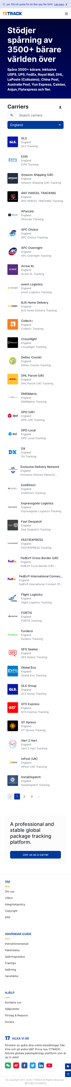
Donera (9, 1021)
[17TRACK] (12, 13)
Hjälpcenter (12, 1009)
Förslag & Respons (16, 1015)
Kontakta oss (13, 1002)
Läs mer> (59, 4)
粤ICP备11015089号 (35, 1083)
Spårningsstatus (15, 956)
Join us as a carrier (35, 854)
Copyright (11, 910)
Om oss (9, 891)
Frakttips (10, 963)
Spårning (10, 969)
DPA (7, 917)
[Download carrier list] (61, 107)
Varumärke (11, 976)
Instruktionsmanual (16, 943)
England (16, 125)
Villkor (9, 898)
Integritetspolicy (15, 904)
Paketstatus (12, 950)
